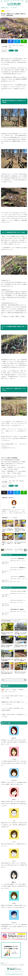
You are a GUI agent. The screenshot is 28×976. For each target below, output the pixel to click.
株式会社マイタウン (5, 7)
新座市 (14, 45)
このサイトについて (10, 971)
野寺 (17, 45)
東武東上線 (21, 45)
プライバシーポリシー (19, 971)
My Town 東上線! (11, 974)
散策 (17, 50)
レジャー (11, 50)
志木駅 (10, 47)
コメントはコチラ (13, 7)
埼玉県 (10, 45)
